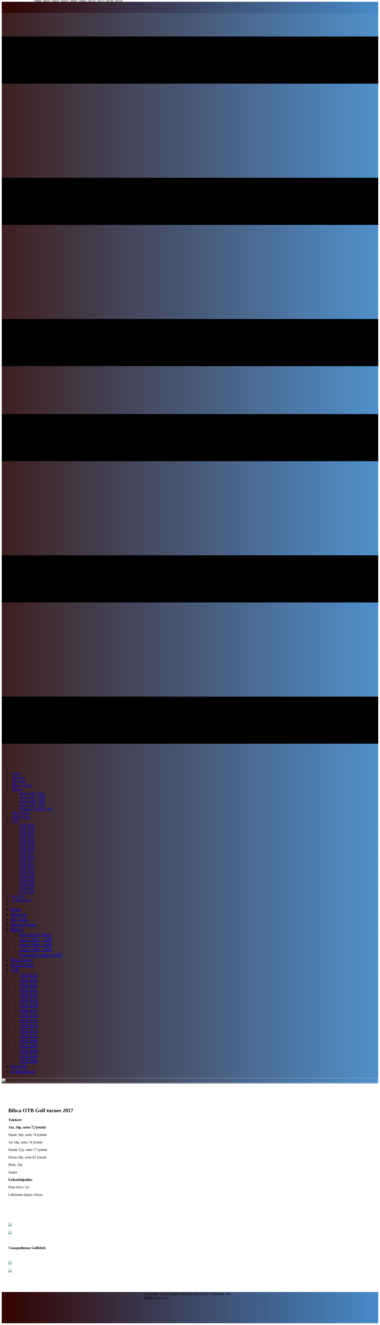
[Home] (190, 1081)
